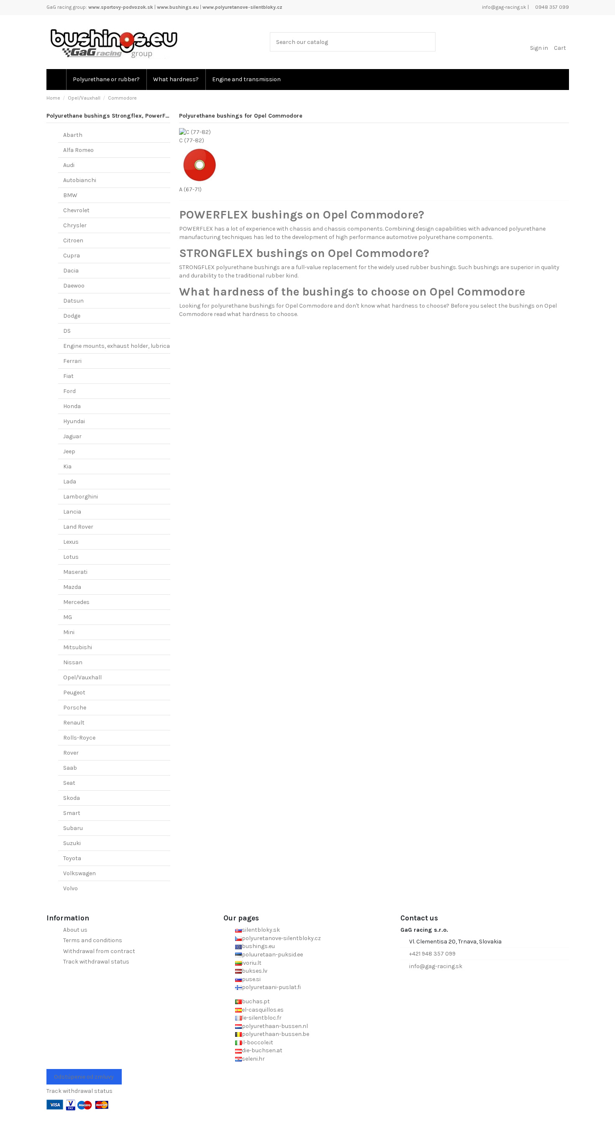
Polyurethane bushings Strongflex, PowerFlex (110, 115)
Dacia (71, 270)
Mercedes (76, 602)
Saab (70, 767)
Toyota (72, 858)
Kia (67, 466)
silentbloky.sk (261, 929)
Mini (68, 632)
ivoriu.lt (251, 962)
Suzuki (72, 843)
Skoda (71, 798)
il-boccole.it (257, 1042)
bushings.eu (258, 946)
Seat (69, 782)
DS (67, 330)
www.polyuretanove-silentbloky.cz (242, 7)
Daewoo (74, 285)
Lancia (72, 511)
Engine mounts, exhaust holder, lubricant (119, 345)
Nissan (72, 662)
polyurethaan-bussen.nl (275, 1026)
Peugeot (74, 692)
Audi (68, 165)
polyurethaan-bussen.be (275, 1034)
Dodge (71, 315)
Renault (74, 722)
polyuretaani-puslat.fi (271, 987)
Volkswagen (79, 873)
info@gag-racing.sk (503, 7)
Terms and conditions (92, 940)
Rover (71, 752)
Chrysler (75, 225)
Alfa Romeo (78, 150)
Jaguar (72, 436)
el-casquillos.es (263, 1009)
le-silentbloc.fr (262, 1017)
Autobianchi (79, 180)
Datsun (73, 300)
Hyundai (74, 421)
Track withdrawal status (96, 961)
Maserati (75, 572)
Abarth (72, 135)
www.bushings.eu (178, 7)
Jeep (69, 451)
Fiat (68, 376)
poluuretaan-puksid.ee (272, 954)
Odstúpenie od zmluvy (84, 1076)
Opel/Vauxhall (82, 677)
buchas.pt (256, 1001)
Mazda (72, 587)
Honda (72, 406)
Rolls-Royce (79, 737)
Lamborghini (80, 496)
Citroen (73, 240)
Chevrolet (76, 210)
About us (75, 929)
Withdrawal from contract (99, 951)
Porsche (74, 707)
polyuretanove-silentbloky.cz (281, 938)
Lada (69, 481)
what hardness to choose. (262, 314)
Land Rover (78, 526)
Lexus (71, 541)
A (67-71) (190, 189)
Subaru (73, 828)
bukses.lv (254, 970)
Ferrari (72, 361)
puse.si (251, 979)
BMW (70, 195)
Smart (71, 813)
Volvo (70, 888)
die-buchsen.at (262, 1050)
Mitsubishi (77, 647)
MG (67, 617)
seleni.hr (253, 1058)
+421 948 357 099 (432, 953)
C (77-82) (191, 140)
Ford (69, 391)
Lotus (71, 556)
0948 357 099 (551, 7)
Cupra (71, 255)
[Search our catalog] (427, 41)
